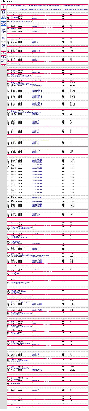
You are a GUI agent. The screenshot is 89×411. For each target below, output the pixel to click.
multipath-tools (37, 9)
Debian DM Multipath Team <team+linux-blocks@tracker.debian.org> (19, 265)
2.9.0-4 (38, 339)
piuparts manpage (3, 17)
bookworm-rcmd (55, 5)
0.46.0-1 (38, 323)
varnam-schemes (13, 359)
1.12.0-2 (38, 129)
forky (37, 5)
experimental (12, 5)
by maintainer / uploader (3, 22)
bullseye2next (3, 47)
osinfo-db (52, 9)
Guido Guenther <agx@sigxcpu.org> (15, 17)
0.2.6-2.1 (38, 14)
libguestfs (12, 82)
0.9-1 (37, 398)
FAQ (3, 7)
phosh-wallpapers (79, 9)
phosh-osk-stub (72, 9)
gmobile (12, 38)
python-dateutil (86, 9)
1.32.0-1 (38, 120)
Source (3, 52)
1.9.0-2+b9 (38, 50)
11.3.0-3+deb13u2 (39, 159)
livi (11, 222)
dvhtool (12, 16)
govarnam (12, 47)
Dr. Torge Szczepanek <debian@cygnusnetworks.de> (18, 334)
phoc (62, 9)
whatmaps (12, 382)
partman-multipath (59, 9)
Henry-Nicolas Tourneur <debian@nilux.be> (35, 140)
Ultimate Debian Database (3, 61)
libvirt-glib (12, 210)
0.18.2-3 (38, 389)
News (3, 6)
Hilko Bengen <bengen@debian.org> (34, 84)
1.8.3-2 (38, 113)
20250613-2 (38, 243)
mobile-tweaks (29, 9)
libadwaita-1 (12, 74)
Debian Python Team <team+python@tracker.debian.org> (18, 342)
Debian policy (3, 11)
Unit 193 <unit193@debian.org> (24, 237)
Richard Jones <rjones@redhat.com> (15, 84)
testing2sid (3, 32)
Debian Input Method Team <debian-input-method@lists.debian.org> (19, 360)
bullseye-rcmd (3, 44)
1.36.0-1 (38, 141)
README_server (3, 16)
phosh (63, 9)
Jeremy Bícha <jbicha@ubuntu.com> (24, 76)
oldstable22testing (3, 50)
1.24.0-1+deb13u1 (39, 256)
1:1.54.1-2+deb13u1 (39, 85)
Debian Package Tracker (3, 60)
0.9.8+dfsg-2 (38, 344)
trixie (41, 5)
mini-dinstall (12, 235)
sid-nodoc (3, 29)
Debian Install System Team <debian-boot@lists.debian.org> (18, 291)
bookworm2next (67, 5)
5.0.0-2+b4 (38, 213)
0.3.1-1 (38, 41)
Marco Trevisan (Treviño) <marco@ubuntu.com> (35, 76)
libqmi (12, 138)
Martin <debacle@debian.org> (45, 140)
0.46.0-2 (38, 403)
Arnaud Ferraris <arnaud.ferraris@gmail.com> (17, 30)
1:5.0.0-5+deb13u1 (39, 369)
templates (4, 10)
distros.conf (3, 14)
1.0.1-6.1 (38, 18)
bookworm (3, 39)
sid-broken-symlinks (3, 31)
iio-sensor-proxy (13, 62)
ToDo (5, 54)
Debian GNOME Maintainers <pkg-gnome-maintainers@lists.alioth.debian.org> (21, 75)
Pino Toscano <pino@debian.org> (24, 283)
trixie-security (3, 36)
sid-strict (3, 28)
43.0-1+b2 (38, 72)
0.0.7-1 (38, 274)
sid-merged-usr (3, 30)
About (3, 5)
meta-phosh (12, 226)
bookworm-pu (63, 5)
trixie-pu (3, 37)
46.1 (37, 229)
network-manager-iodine (47, 9)
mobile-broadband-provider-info (23, 9)
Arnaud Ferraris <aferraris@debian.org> (16, 140)
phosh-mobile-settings (67, 9)
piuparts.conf (3, 13)
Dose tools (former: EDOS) (3, 57)
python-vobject (13, 341)
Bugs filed (3, 19)
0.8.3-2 (38, 31)
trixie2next (3, 38)
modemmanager (33, 9)
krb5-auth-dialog (13, 70)
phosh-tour (75, 9)
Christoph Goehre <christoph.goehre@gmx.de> (17, 236)
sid (19, 5)
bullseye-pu (3, 46)
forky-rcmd (39, 5)
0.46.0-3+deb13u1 (39, 303)
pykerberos (82, 9)
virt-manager (12, 366)
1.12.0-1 (38, 288)
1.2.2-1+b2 (38, 150)
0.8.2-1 (38, 25)
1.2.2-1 (38, 152)
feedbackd (12, 20)
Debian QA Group (3, 56)
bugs (5, 53)
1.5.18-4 (38, 353)
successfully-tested (34, 14)
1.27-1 (38, 380)
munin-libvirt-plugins (41, 9)
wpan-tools (12, 396)
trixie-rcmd (3, 35)
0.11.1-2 (38, 268)
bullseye (3, 43)
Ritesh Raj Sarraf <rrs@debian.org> (15, 63)
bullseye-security (3, 45)
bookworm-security (59, 5)
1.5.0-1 (38, 57)
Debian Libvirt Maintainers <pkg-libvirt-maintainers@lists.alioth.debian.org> (20, 54)
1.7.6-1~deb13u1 (39, 80)
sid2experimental (17, 5)
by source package (3, 23)
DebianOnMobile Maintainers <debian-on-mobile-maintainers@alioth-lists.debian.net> (22, 21)
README (3, 15)
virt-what (12, 377)
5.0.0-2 (38, 215)
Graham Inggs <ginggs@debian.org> (15, 241)
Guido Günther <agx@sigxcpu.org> (27, 30)
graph (4, 24)
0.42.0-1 (38, 330)
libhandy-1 (12, 110)
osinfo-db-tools (55, 9)
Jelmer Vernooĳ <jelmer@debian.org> (25, 343)
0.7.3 (37, 238)
